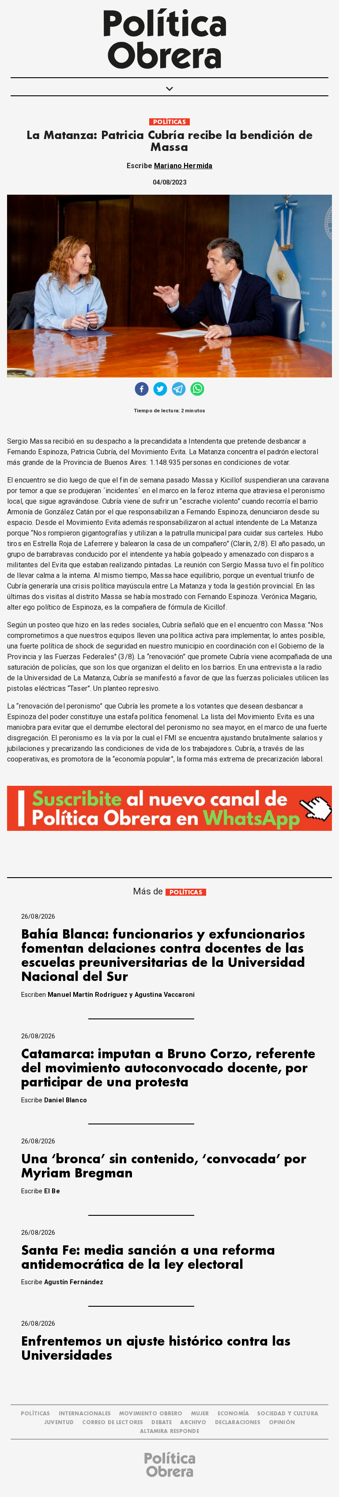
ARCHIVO (193, 1422)
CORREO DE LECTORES (112, 1422)
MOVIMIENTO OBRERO (151, 1413)
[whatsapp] (197, 390)
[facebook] (142, 390)
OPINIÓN (282, 1422)
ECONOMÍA (233, 1413)
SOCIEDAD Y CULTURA (287, 1413)
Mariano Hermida (183, 166)
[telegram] (179, 390)
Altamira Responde (169, 1431)
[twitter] (160, 390)
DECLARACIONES (237, 1422)
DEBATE (161, 1422)
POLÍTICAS (169, 122)
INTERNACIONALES (85, 1413)
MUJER (200, 1413)
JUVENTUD (59, 1422)
